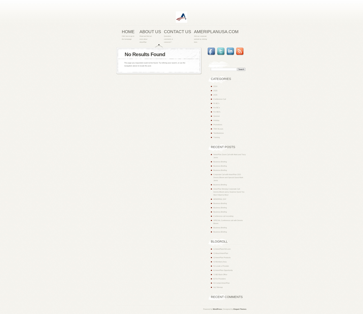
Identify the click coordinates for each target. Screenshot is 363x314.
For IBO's (216, 112)
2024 (215, 86)
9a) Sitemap (218, 287)
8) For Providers (219, 279)
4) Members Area (220, 262)
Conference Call (219, 99)
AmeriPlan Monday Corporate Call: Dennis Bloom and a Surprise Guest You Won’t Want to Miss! (228, 192)
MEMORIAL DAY (219, 199)
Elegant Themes (239, 309)
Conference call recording (223, 216)
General (216, 116)
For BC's (216, 108)
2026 (215, 95)
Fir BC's (216, 103)
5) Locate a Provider (221, 266)
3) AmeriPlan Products (222, 258)
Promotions (217, 125)
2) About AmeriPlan (220, 253)
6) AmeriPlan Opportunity (223, 270)
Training (216, 137)
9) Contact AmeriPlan (221, 283)
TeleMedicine (218, 133)
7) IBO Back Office (220, 275)
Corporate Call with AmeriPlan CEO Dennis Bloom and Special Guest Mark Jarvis (228, 178)
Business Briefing (220, 162)
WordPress (217, 309)
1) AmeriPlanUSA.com (222, 249)
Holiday (216, 120)
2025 (215, 91)
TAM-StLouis (218, 129)
